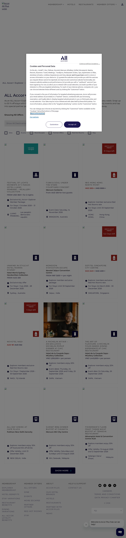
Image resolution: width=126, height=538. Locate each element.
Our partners (34, 117)
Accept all (72, 124)
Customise (54, 124)
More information (38, 113)
